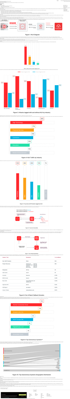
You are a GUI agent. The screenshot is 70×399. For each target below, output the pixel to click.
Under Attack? (62, 0)
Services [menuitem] (3, 1)
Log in (69, 0)
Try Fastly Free (68, 1)
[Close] (25, 393)
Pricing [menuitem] (10, 1)
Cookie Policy (8, 397)
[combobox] (59, 0)
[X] (0, 4)
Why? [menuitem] (0, 1)
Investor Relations (42, 397)
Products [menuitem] (2, 1)
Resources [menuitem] (9, 1)
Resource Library (30, 395)
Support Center (67, 0)
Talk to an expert (65, 1)
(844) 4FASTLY (64, 0)
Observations (64, 8)
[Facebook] (1, 4)
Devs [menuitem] (6, 1)
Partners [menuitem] (7, 1)
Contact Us (36, 395)
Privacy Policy (5, 397)
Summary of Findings (65, 6)
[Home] (1, 1)
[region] (14, 395)
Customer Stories (42, 395)
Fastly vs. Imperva (48, 395)
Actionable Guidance (65, 10)
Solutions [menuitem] (5, 1)
